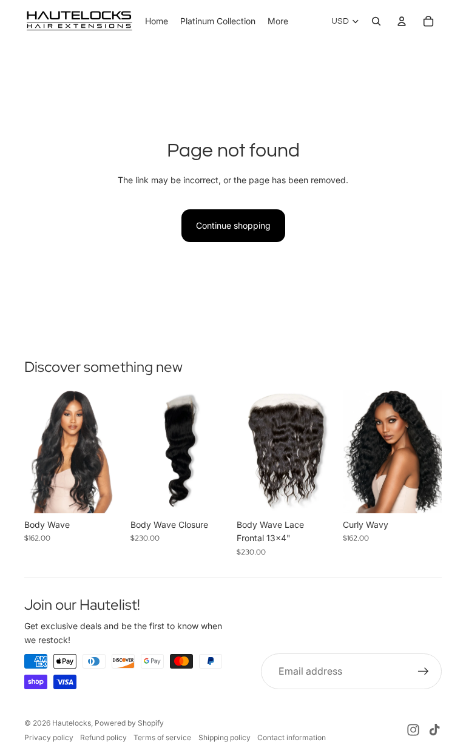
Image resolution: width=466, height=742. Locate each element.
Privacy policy (48, 737)
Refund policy (103, 737)
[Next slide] (113, 451)
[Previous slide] (33, 451)
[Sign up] (423, 671)
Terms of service (162, 737)
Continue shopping (233, 225)
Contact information (291, 737)
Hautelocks (71, 722)
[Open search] (376, 21)
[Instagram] (413, 730)
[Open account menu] (401, 21)
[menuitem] (278, 21)
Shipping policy (224, 737)
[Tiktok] (434, 730)
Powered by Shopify (129, 722)
